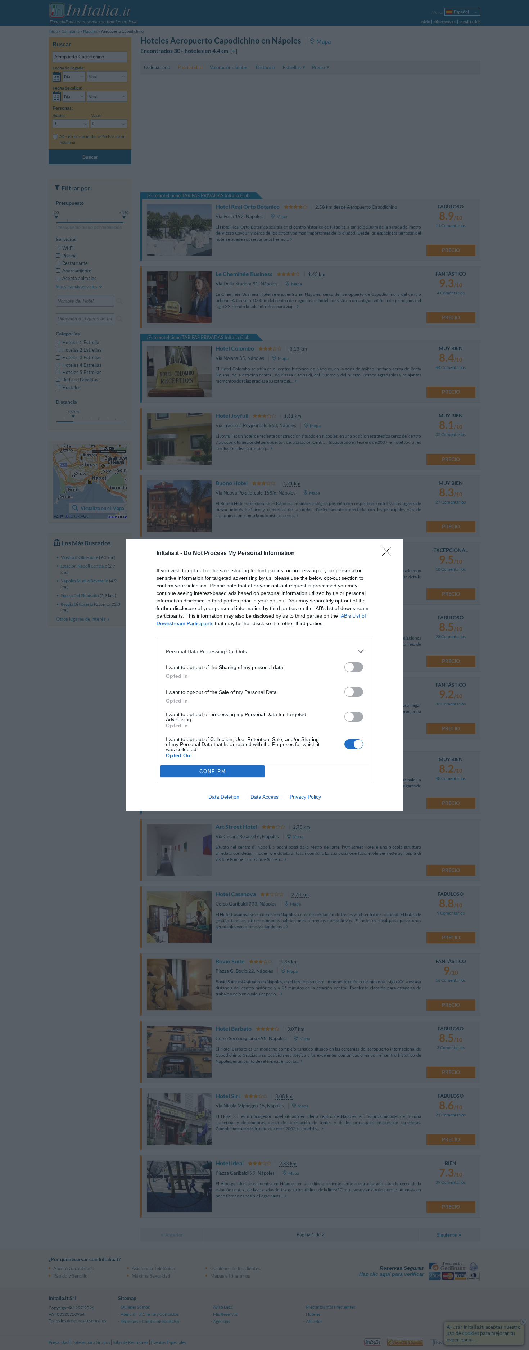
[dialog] (264, 675)
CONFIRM (212, 771)
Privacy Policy (305, 797)
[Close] (389, 553)
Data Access (264, 797)
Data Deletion (223, 797)
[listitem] (264, 651)
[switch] (353, 667)
